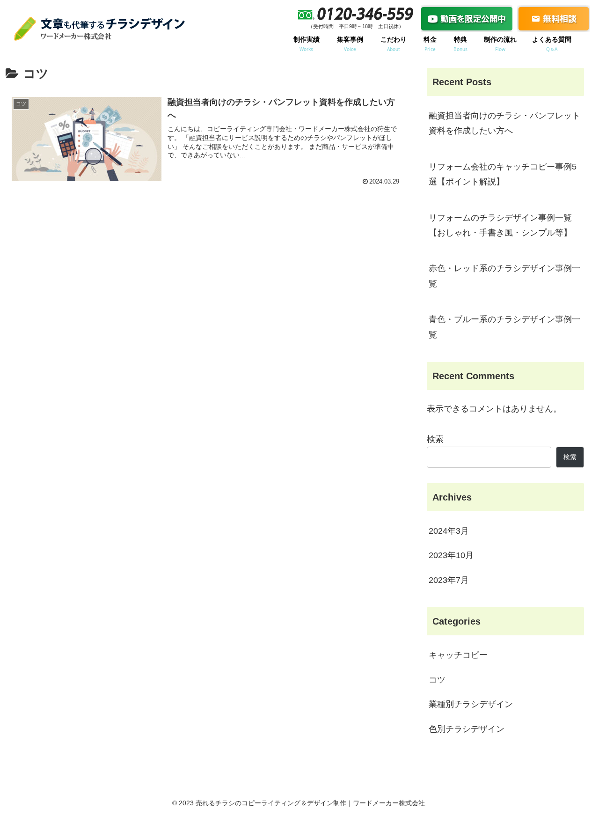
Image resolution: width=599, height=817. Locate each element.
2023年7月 (449, 580)
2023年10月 (451, 555)
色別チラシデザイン (466, 729)
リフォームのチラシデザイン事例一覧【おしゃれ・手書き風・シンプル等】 (500, 225)
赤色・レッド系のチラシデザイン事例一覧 (504, 276)
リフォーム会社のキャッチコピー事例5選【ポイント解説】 (503, 174)
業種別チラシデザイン (471, 704)
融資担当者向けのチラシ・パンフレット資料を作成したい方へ (504, 123)
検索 (435, 439)
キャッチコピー (458, 655)
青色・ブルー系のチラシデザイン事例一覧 (504, 327)
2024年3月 (449, 531)
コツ (437, 680)
